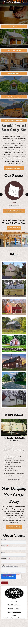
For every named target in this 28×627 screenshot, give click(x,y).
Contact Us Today (14, 527)
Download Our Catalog (14, 168)
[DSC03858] (14, 407)
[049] (14, 278)
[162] (14, 315)
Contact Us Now (14, 228)
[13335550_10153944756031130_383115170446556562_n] (14, 351)
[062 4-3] (14, 296)
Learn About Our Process (14, 211)
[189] (14, 333)
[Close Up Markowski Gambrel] (14, 370)
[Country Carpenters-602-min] (14, 388)
